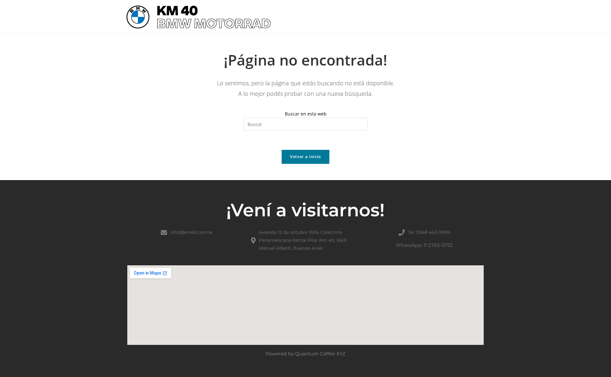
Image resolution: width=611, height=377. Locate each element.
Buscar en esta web (306, 114)
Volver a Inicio (305, 156)
